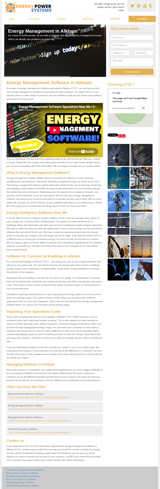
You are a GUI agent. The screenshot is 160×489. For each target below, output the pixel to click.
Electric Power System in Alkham (22, 473)
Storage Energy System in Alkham (23, 476)
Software (142, 19)
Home (11, 19)
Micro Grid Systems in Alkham (21, 479)
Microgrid (88, 19)
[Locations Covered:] (5, 3)
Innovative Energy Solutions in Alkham (25, 470)
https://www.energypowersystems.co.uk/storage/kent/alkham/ (39, 409)
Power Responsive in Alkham (20, 482)
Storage (61, 19)
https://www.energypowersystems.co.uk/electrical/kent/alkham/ (39, 397)
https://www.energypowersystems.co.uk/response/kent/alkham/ (40, 432)
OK (143, 108)
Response (115, 19)
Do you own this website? (123, 108)
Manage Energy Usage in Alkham (22, 485)
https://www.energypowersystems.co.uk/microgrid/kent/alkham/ (40, 420)
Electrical (34, 19)
